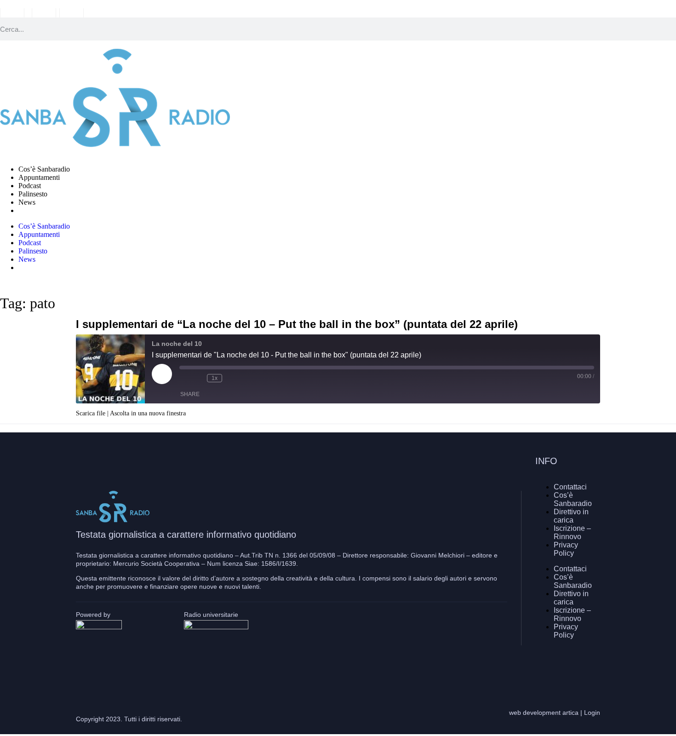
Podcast (29, 186)
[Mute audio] (184, 378)
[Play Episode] (162, 374)
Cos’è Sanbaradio (44, 169)
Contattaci (570, 487)
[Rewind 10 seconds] (197, 378)
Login (592, 712)
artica (570, 712)
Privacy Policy (566, 549)
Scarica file (90, 413)
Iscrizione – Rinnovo (572, 532)
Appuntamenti (39, 177)
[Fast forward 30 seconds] (231, 378)
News (26, 202)
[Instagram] (565, 667)
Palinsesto (32, 194)
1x (215, 378)
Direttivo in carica (571, 516)
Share (190, 394)
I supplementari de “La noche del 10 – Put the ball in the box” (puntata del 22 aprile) (297, 324)
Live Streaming (40, 210)
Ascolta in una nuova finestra (148, 413)
